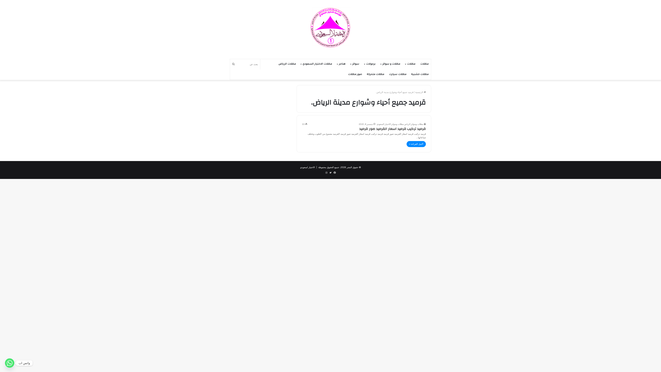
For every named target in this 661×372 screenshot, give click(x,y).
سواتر (355, 64)
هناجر (342, 64)
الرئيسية (419, 92)
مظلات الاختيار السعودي (317, 64)
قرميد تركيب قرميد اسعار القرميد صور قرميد (392, 129)
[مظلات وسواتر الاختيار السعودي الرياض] (330, 27)
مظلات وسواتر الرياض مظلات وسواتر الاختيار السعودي (400, 124)
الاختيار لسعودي (307, 167)
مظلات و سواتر (391, 64)
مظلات (424, 64)
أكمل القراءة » (416, 144)
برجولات (371, 64)
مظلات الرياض (287, 64)
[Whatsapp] (9, 363)
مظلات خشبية (420, 74)
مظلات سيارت (397, 74)
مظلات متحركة (375, 74)
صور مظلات (355, 74)
